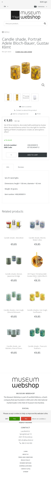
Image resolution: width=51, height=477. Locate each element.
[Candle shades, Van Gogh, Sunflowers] (37, 297)
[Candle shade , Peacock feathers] (37, 333)
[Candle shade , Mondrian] (13, 225)
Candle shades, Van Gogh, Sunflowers (37, 311)
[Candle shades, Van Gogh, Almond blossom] (13, 297)
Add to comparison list (20, 114)
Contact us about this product (26, 110)
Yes (14, 419)
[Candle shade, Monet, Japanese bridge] (13, 261)
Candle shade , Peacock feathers (37, 347)
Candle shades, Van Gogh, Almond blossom (14, 311)
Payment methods (25, 463)
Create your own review (23, 52)
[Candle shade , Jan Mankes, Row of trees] (13, 333)
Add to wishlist (26, 107)
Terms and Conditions (25, 457)
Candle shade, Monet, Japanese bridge (13, 275)
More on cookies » (39, 419)
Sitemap (25, 472)
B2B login (43, 2)
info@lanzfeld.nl (27, 440)
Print (39, 114)
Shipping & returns (25, 466)
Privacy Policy (25, 460)
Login (25, 451)
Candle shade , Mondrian (14, 238)
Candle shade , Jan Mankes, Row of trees (13, 347)
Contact (25, 427)
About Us (25, 454)
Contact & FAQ (25, 469)
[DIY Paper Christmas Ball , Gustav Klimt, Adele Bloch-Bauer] (37, 261)
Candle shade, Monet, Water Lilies (37, 239)
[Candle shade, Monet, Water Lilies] (37, 225)
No (26, 419)
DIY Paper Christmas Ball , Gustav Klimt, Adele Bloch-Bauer (37, 276)
